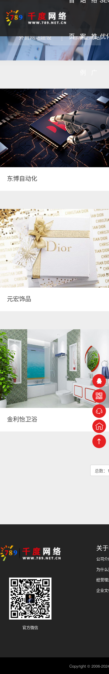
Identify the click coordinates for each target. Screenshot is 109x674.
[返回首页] (99, 426)
